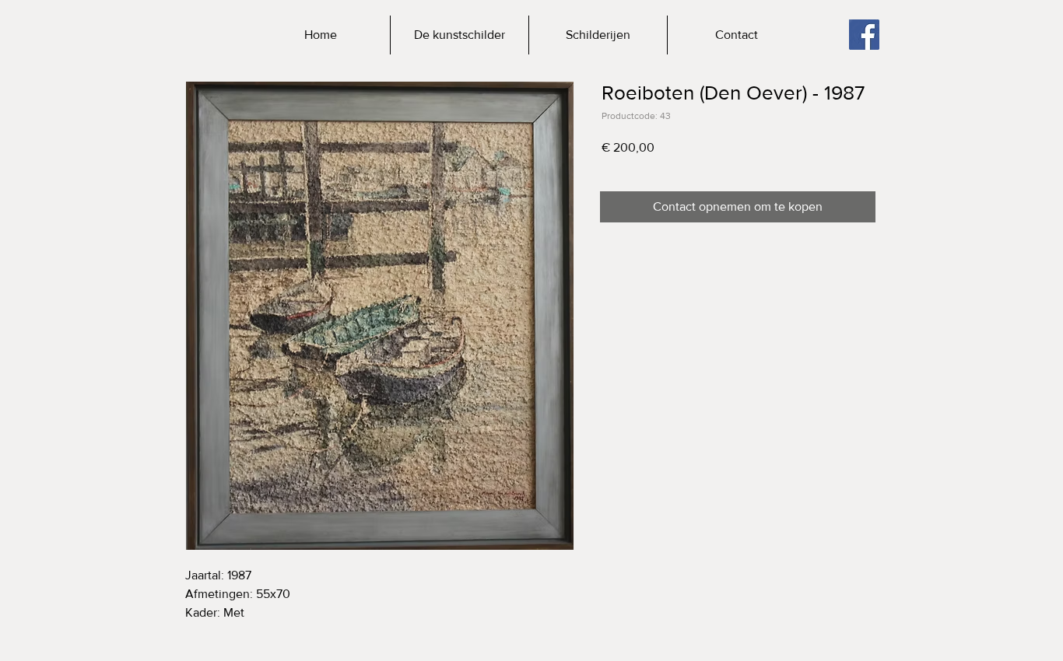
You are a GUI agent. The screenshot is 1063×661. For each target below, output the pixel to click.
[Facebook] (864, 34)
